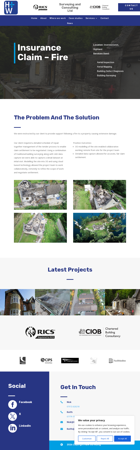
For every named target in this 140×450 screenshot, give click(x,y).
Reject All (105, 438)
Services (90, 18)
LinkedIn (25, 425)
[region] (104, 430)
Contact (104, 18)
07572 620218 (73, 406)
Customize (87, 438)
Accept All (122, 438)
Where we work (58, 18)
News (70, 23)
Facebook (25, 402)
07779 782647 (73, 416)
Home (34, 18)
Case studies (76, 18)
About (43, 18)
